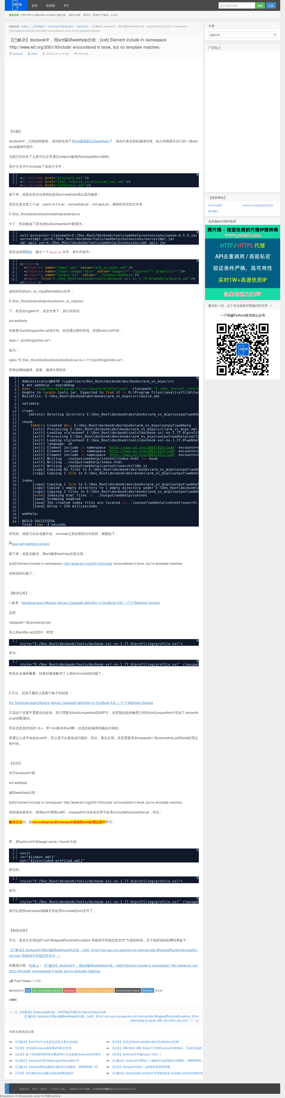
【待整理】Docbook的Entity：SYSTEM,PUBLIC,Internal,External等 (62, 1012)
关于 (66, 5)
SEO (118, 1088)
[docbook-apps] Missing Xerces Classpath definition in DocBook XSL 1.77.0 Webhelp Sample (91, 602)
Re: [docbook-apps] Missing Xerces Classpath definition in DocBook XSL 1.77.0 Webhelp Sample (81, 702)
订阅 (271, 5)
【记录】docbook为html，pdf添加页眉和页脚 (140, 1067)
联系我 (50, 5)
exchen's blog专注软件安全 (258, 205)
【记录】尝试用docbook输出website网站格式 (43, 1073)
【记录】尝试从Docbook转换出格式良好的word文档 (145, 1042)
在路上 (16, 5)
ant (28, 990)
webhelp (148, 990)
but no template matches (47, 990)
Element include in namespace (95, 990)
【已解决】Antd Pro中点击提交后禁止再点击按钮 (46, 1042)
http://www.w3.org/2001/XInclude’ (88, 563)
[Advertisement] (69, 90)
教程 (29, 251)
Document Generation (61, 26)
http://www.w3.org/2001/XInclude (142, 448)
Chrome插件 (215, 205)
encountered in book (128, 990)
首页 (35, 5)
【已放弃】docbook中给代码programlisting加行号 (46, 1060)
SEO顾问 (213, 211)
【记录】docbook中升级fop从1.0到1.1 (136, 1054)
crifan (34, 53)
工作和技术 (39, 26)
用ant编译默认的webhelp (90, 141)
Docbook (82, 26)
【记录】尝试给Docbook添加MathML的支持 (43, 1048)
